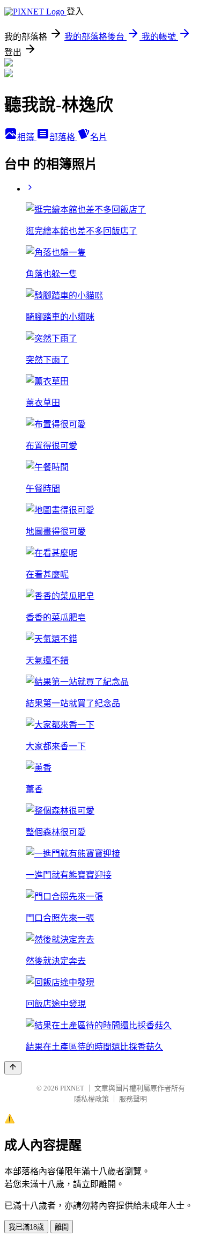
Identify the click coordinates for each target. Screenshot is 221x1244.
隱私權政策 (91, 1099)
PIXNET (72, 1088)
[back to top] (12, 1067)
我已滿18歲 (26, 1227)
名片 (98, 137)
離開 (62, 1227)
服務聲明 (133, 1099)
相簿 (26, 137)
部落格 (63, 137)
